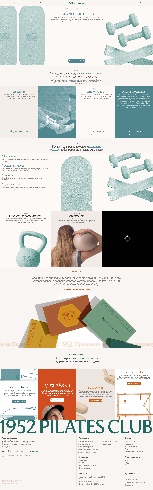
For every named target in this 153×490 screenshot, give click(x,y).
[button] (16, 3)
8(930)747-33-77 (92, 481)
